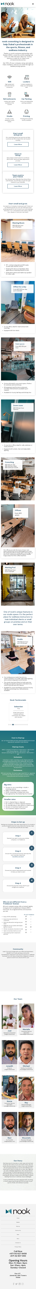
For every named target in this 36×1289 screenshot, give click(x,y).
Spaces (18, 1222)
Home (18, 1218)
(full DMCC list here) (18, 856)
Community (18, 1230)
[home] (7, 3)
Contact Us (18, 1242)
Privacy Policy (18, 1246)
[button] (33, 4)
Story (18, 1238)
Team (18, 1234)
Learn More (18, 144)
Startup (18, 1226)
